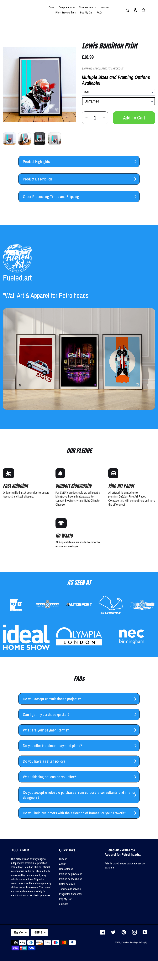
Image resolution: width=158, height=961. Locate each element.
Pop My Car (65, 899)
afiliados (63, 904)
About (62, 864)
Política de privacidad (70, 874)
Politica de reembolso (70, 879)
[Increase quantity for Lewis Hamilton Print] (103, 118)
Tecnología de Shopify (138, 942)
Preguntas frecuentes (70, 894)
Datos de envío (67, 884)
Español (18, 932)
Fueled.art (125, 942)
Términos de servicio (70, 889)
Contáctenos (66, 869)
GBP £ (38, 932)
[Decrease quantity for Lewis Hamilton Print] (86, 118)
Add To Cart (134, 117)
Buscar (63, 859)
